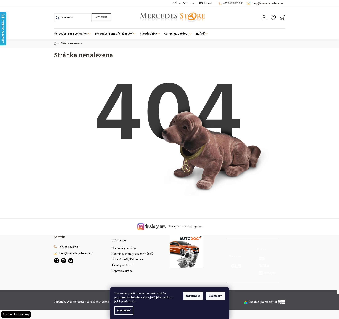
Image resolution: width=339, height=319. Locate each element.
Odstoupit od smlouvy (16, 314)
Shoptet (254, 302)
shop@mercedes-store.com (268, 3)
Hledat (101, 16)
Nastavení (123, 310)
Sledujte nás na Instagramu (185, 227)
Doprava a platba (122, 271)
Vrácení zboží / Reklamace (128, 259)
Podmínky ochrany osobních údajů (132, 254)
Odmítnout (193, 296)
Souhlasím (215, 296)
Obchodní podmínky (124, 248)
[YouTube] (70, 260)
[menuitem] (73, 34)
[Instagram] (63, 260)
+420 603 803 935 (233, 3)
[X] (56, 260)
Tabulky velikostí (122, 265)
